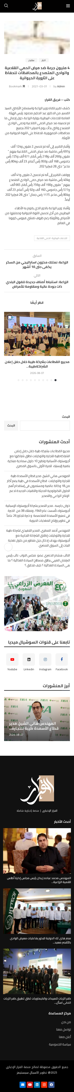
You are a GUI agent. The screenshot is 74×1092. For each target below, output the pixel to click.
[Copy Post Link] (8, 547)
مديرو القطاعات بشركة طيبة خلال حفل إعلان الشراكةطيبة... (37, 364)
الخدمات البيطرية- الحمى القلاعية (52, 238)
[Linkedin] (37, 1085)
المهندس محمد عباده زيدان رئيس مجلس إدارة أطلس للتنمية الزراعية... (39, 880)
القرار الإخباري (49, 810)
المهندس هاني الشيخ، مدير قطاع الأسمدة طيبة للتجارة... (34, 726)
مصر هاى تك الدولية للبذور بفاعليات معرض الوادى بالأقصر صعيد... (40, 940)
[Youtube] (30, 1085)
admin (61, 86)
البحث (66, 417)
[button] (7, 346)
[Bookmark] (9, 317)
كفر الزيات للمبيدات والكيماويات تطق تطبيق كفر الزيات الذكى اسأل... (37, 1000)
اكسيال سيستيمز (28, 1072)
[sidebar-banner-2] (37, 603)
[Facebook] (51, 1085)
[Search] (6, 6)
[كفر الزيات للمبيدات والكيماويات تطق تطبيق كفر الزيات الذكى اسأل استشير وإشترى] (37, 971)
